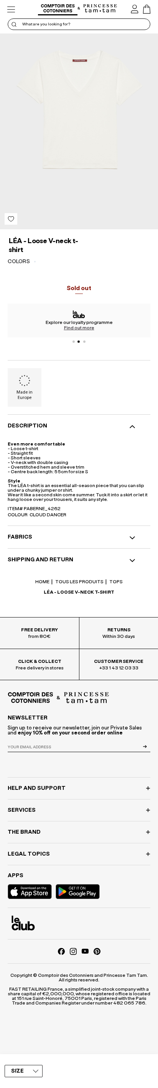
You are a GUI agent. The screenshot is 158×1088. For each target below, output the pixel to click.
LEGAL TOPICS (29, 854)
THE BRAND (24, 832)
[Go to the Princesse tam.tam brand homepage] (100, 8)
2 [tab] (79, 341)
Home (42, 581)
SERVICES (22, 810)
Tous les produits (79, 581)
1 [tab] (73, 341)
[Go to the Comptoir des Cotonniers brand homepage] (57, 9)
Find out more (79, 327)
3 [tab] (84, 341)
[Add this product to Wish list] (11, 219)
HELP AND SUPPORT (37, 788)
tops (116, 581)
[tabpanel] (79, 320)
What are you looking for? (46, 24)
